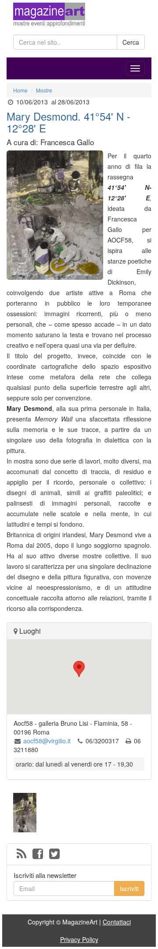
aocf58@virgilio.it (47, 740)
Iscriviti (129, 888)
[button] (79, 669)
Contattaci (117, 921)
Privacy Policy (79, 939)
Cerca (130, 42)
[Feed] (21, 854)
